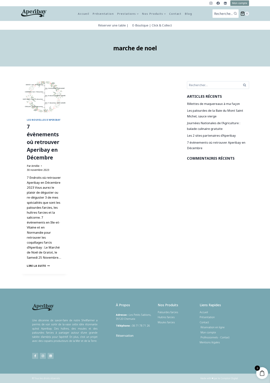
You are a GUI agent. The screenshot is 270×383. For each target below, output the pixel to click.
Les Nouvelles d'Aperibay (43, 119)
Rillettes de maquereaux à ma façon (213, 104)
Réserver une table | (113, 25)
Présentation (103, 13)
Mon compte (239, 3)
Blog (188, 13)
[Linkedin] (225, 3)
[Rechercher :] (218, 85)
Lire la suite (38, 265)
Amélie (35, 166)
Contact (175, 13)
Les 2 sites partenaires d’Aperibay (211, 135)
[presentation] (44, 96)
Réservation (125, 335)
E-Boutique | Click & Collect (152, 25)
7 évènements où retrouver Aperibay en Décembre (43, 142)
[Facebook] (218, 3)
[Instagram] (211, 3)
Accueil (83, 13)
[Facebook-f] (35, 356)
